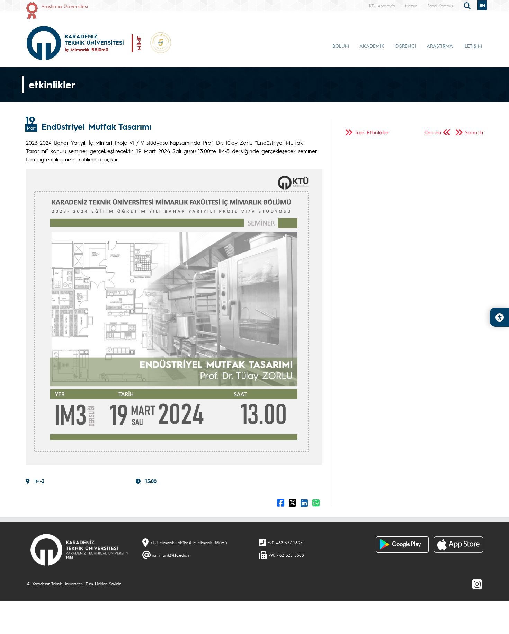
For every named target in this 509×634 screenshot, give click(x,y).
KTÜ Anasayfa (382, 5)
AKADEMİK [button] (371, 46)
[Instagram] (477, 583)
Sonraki (474, 132)
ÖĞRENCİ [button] (405, 46)
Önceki (432, 132)
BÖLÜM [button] (340, 46)
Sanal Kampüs (440, 5)
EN (482, 5)
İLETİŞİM (472, 46)
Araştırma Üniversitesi (64, 6)
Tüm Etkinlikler (372, 132)
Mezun (411, 5)
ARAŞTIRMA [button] (440, 46)
